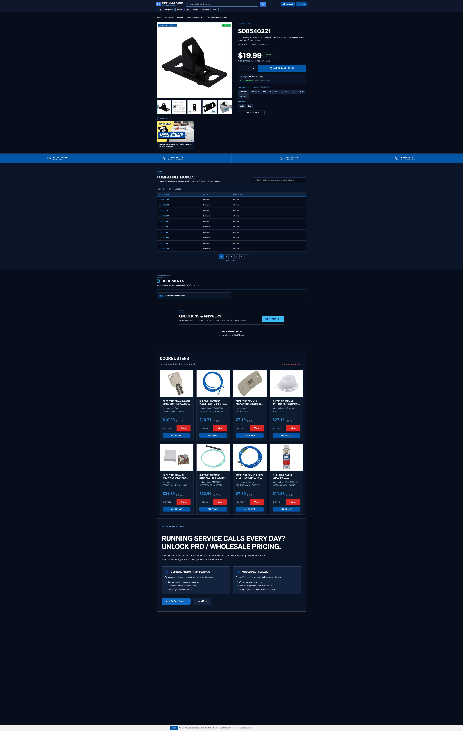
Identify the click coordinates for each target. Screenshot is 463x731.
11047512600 (164, 216)
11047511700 (164, 205)
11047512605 (164, 243)
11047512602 (164, 227)
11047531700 (164, 249)
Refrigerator (169, 9)
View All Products (291, 365)
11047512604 (164, 238)
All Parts (169, 17)
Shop (159, 9)
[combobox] (222, 4)
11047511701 (164, 210)
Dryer (187, 9)
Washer (179, 9)
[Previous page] (216, 256)
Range (195, 9)
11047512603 (164, 232)
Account (289, 4)
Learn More (202, 601)
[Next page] (247, 256)
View (183, 428)
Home (159, 17)
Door (189, 17)
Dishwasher (205, 9)
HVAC (215, 9)
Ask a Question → (273, 319)
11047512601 (164, 221)
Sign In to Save (252, 113)
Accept (173, 728)
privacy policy (246, 728)
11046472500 (164, 199)
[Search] (263, 4)
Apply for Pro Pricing (175, 601)
